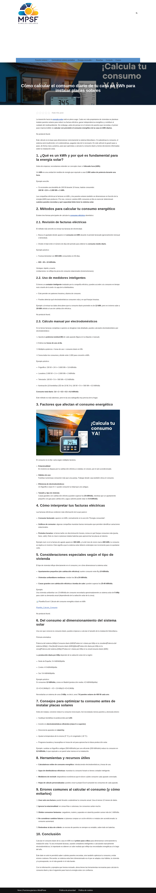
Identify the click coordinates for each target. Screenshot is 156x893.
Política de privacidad (67, 890)
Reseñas (99, 60)
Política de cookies (86, 890)
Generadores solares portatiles (63, 60)
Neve (20, 890)
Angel (78, 97)
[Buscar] (136, 13)
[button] (48, 60)
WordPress (42, 890)
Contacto (109, 60)
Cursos (118, 60)
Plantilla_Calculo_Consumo (46, 607)
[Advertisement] (78, 42)
